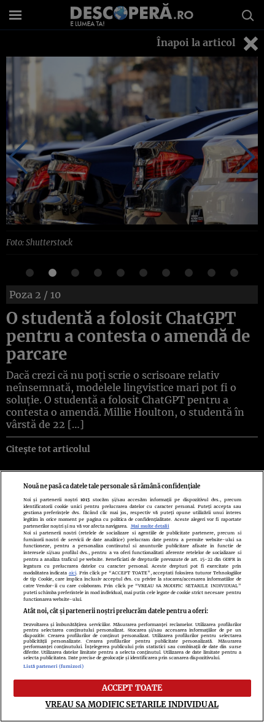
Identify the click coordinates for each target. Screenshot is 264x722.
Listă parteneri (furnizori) (53, 666)
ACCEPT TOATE (132, 687)
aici (72, 573)
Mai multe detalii (150, 526)
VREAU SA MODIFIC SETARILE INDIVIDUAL (132, 704)
